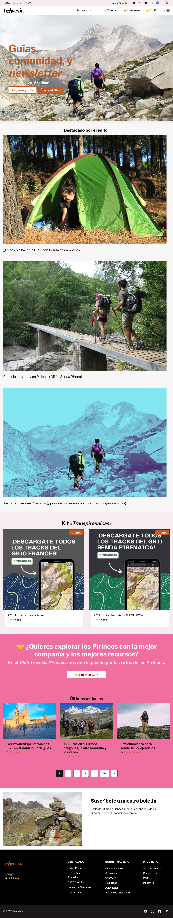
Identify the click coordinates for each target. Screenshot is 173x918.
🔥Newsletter (132, 10)
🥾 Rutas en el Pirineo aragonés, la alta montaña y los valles (85, 748)
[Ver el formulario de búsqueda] (167, 3)
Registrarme (150, 873)
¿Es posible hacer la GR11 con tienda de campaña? (41, 250)
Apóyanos (111, 873)
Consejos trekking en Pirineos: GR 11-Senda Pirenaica (44, 377)
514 (105, 773)
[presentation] (29, 721)
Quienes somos (114, 868)
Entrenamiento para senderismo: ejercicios (137, 746)
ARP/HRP (17, 3)
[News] (157, 2)
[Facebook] (145, 2)
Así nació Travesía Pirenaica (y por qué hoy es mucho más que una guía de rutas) (64, 503)
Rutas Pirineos (76, 868)
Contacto (110, 878)
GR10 (28, 3)
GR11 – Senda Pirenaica (75, 875)
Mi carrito (148, 882)
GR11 (7, 3)
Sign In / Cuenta (119, 3)
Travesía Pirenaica (18, 752)
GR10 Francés (76, 882)
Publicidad (111, 882)
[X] (151, 2)
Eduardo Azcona (74, 756)
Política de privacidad (117, 892)
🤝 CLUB (151, 10)
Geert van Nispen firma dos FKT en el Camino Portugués (29, 746)
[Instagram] (139, 2)
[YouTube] (134, 2)
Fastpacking (75, 892)
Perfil (146, 878)
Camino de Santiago (79, 887)
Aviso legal (111, 887)
